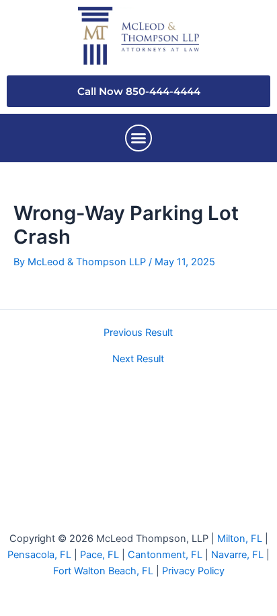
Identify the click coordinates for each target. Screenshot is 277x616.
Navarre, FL (237, 555)
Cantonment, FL (165, 555)
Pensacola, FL (39, 555)
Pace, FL (99, 555)
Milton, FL (239, 539)
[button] (138, 138)
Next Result (138, 359)
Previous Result (138, 333)
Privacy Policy (193, 571)
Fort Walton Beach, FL (103, 571)
